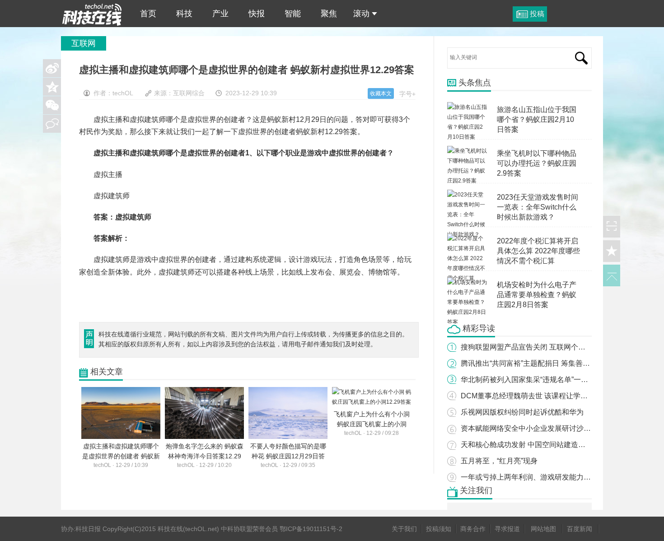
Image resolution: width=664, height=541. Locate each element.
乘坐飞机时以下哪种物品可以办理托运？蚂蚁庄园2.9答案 (536, 163)
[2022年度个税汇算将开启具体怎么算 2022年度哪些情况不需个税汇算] (467, 238)
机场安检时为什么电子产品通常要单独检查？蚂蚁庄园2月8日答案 (536, 294)
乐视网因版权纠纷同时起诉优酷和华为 (522, 412)
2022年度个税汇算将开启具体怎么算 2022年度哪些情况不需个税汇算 (538, 251)
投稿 (537, 14)
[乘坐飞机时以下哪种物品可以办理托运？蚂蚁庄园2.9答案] (467, 151)
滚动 (361, 13)
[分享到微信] (52, 105)
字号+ (407, 94)
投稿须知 (438, 528)
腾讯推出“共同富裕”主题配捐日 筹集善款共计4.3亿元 (545, 363)
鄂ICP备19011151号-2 (311, 528)
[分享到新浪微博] (52, 68)
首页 (148, 13)
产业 (220, 13)
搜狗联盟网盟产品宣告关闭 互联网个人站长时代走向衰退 (552, 347)
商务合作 (473, 528)
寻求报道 (507, 528)
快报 (256, 13)
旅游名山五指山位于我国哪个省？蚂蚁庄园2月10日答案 (536, 119)
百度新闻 (579, 528)
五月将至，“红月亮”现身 (499, 461)
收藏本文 (381, 93)
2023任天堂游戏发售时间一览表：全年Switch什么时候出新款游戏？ (537, 207)
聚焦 (329, 13)
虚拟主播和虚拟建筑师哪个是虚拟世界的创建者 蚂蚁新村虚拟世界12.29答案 (92, 13)
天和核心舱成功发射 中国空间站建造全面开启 (534, 444)
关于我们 (404, 528)
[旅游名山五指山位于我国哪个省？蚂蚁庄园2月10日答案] (467, 107)
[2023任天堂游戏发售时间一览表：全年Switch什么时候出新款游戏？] (467, 194)
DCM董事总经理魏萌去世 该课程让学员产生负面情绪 (546, 396)
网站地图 (543, 528)
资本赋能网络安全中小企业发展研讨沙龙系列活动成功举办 (555, 428)
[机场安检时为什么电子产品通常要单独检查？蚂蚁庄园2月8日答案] (467, 282)
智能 (293, 13)
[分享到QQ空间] (52, 87)
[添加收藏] (611, 251)
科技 (184, 13)
